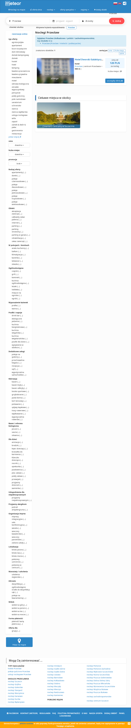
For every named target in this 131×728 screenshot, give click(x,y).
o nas (84, 713)
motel (14, 80)
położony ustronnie (17, 560)
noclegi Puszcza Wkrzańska (98, 683)
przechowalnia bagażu (18, 361)
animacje (17, 442)
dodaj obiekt (110, 713)
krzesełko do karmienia (17, 453)
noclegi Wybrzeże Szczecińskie (100, 671)
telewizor (17, 261)
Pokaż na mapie (19, 645)
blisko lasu (18, 553)
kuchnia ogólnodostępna (20, 281)
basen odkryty (19, 388)
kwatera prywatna (19, 74)
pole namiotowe (18, 99)
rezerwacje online (19, 34)
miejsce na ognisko (16, 294)
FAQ (54, 713)
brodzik (16, 445)
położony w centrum (17, 566)
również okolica (16, 27)
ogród (16, 298)
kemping (15, 68)
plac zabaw (18, 473)
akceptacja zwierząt (17, 212)
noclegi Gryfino (14, 684)
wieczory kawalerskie (18, 532)
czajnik (16, 271)
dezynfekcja (18, 584)
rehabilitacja (19, 238)
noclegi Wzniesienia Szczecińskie (101, 686)
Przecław (78, 66)
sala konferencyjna (19, 523)
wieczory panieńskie (18, 538)
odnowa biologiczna (20, 84)
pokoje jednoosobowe (19, 191)
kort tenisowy (19, 401)
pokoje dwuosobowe (19, 185)
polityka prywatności (69, 713)
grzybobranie (19, 394)
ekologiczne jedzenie (17, 319)
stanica (15, 108)
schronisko (16, 105)
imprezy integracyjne (19, 517)
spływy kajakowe (20, 407)
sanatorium (17, 102)
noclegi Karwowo (15, 696)
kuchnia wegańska (17, 331)
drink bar (17, 315)
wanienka (17, 488)
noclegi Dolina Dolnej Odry (98, 680)
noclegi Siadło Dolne (56, 671)
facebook (13, 713)
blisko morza (19, 556)
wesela (16, 528)
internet (17, 222)
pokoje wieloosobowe (19, 203)
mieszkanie (16, 77)
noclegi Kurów (14, 699)
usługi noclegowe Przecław (19, 674)
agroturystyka (18, 42)
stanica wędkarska (20, 112)
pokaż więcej (14, 137)
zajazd (14, 121)
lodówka (17, 289)
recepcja (17, 366)
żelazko (16, 264)
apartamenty (19, 172)
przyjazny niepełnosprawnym (21, 498)
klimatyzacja (18, 254)
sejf (15, 369)
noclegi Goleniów (15, 687)
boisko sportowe (20, 391)
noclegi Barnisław (55, 677)
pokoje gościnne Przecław (19, 671)
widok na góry (19, 605)
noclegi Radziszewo (55, 692)
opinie (122, 53)
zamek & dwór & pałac (19, 125)
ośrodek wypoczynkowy (18, 88)
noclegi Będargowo (16, 702)
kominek (17, 277)
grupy (16, 631)
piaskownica (18, 469)
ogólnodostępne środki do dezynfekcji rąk (21, 589)
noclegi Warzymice (16, 693)
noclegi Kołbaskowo (55, 680)
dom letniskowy (18, 52)
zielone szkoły (19, 543)
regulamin (45, 713)
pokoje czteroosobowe (20, 180)
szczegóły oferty (114, 80)
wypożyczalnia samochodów (19, 373)
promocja (13, 159)
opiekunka (18, 466)
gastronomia (17, 130)
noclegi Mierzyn (54, 689)
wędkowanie (18, 413)
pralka (16, 305)
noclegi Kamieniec (55, 695)
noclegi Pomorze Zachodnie (98, 669)
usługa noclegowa (19, 115)
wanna (16, 308)
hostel (14, 61)
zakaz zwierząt (19, 241)
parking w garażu (21, 235)
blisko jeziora (19, 549)
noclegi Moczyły (54, 686)
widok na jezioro (20, 608)
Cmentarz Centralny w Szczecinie (58, 126)
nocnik (16, 463)
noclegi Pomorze (94, 666)
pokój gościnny (18, 96)
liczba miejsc (14, 150)
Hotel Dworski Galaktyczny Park (92, 59)
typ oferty (13, 39)
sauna (16, 432)
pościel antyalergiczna (20, 508)
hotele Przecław (14, 668)
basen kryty (18, 385)
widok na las (18, 611)
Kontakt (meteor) (29, 713)
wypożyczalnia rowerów (18, 418)
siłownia (17, 435)
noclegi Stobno (53, 683)
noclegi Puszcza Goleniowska (99, 677)
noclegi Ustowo (53, 674)
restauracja (16, 133)
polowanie (18, 404)
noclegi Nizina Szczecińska (98, 674)
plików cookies (26, 723)
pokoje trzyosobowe (19, 197)
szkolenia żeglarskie (18, 575)
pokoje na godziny (17, 355)
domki (16, 175)
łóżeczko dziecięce (17, 458)
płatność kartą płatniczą (18, 622)
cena (11, 141)
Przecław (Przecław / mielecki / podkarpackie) (61, 43)
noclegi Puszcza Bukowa (97, 692)
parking (16, 226)
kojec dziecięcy (20, 448)
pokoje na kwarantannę (19, 596)
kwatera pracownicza (21, 71)
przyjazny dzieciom (17, 483)
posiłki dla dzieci (20, 341)
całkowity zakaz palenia (18, 218)
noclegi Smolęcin (54, 666)
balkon (16, 251)
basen (16, 381)
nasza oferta (95, 713)
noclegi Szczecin (15, 681)
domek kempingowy (20, 55)
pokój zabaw (18, 476)
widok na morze (20, 614)
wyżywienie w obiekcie (17, 346)
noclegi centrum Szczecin (98, 700)
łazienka (17, 258)
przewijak (17, 479)
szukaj (118, 21)
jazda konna (18, 397)
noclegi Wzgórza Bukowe (97, 689)
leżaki (16, 286)
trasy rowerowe (20, 410)
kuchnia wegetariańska (19, 337)
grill (15, 274)
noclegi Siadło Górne (56, 669)
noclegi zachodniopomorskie (99, 696)
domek (15, 58)
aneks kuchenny (20, 248)
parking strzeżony (17, 230)
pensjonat (16, 93)
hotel (14, 64)
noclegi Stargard (15, 690)
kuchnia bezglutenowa (19, 325)
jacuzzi (16, 429)
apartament (17, 45)
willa (14, 118)
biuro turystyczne (19, 48)
